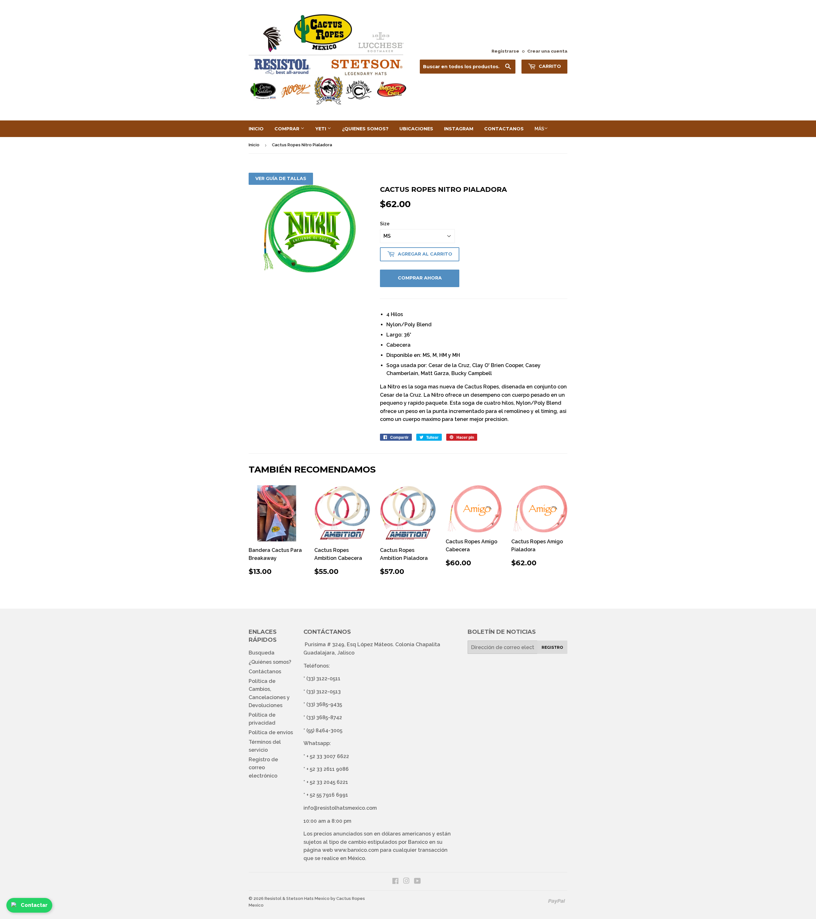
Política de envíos (271, 732)
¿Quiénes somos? (270, 662)
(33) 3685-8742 (324, 717)
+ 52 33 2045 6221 (327, 782)
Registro (552, 647)
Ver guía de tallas (280, 178)
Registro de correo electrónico (263, 767)
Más (539, 128)
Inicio (256, 129)
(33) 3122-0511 (323, 679)
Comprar (287, 129)
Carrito (549, 66)
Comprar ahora (420, 278)
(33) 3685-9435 (324, 704)
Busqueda (261, 653)
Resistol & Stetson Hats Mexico (297, 898)
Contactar (34, 905)
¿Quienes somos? (365, 129)
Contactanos (504, 129)
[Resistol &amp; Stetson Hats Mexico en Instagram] (406, 882)
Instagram (458, 129)
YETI (321, 129)
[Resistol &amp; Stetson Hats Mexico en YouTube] (417, 882)
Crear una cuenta (547, 51)
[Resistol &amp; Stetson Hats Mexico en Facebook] (395, 882)
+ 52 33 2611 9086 (327, 769)
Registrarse (505, 51)
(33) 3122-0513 (323, 692)
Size (385, 223)
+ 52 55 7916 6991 (327, 795)
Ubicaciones (416, 129)
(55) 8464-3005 (324, 730)
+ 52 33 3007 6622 (327, 756)
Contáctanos (265, 672)
